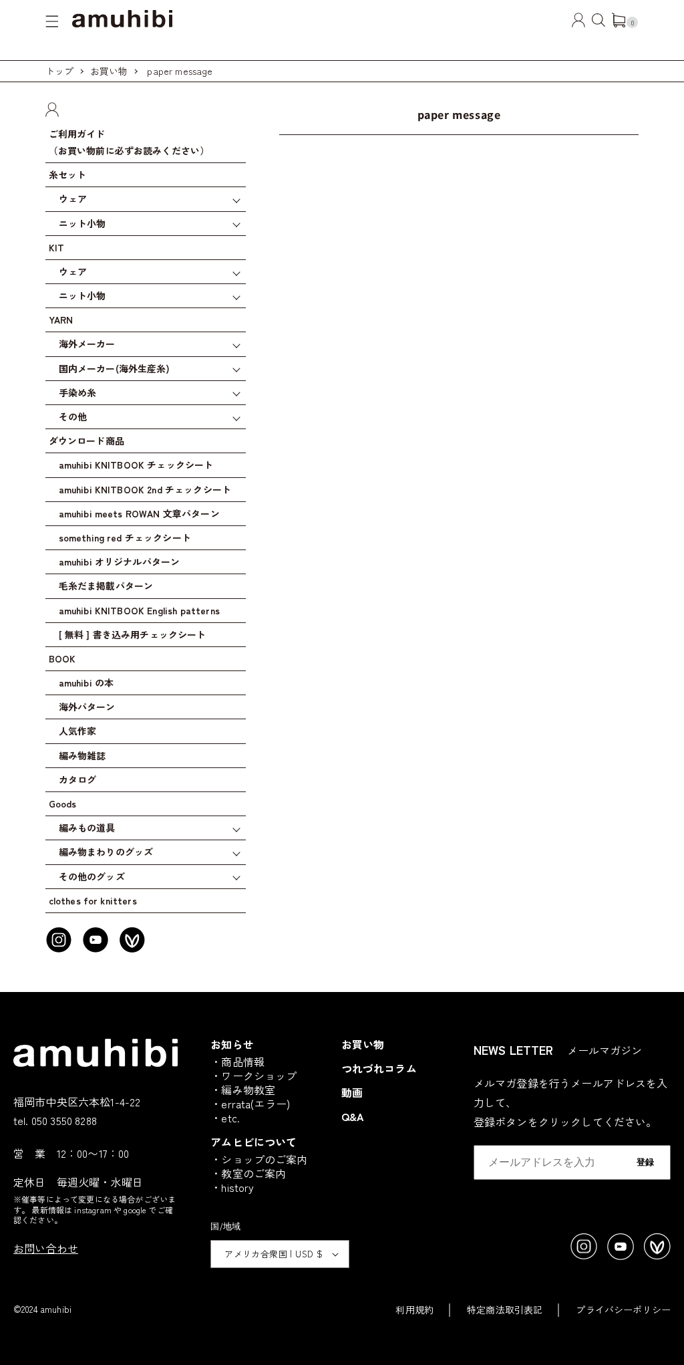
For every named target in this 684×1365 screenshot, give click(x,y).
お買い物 (109, 71)
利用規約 (414, 1309)
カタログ (78, 779)
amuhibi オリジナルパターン (119, 561)
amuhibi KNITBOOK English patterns (139, 610)
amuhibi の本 (86, 682)
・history (232, 1187)
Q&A (352, 1116)
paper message (179, 71)
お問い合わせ (45, 1248)
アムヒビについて (253, 1142)
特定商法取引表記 (504, 1309)
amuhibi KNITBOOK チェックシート (136, 464)
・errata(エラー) (250, 1104)
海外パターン (87, 706)
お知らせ (232, 1044)
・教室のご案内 (248, 1173)
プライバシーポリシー (623, 1309)
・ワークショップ (253, 1076)
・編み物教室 (242, 1090)
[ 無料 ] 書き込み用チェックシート (132, 634)
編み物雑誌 (82, 755)
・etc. (225, 1118)
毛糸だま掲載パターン (106, 585)
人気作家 (78, 730)
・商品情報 (237, 1061)
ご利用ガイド (129, 142)
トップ (59, 71)
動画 (352, 1092)
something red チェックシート (125, 537)
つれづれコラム (379, 1068)
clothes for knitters (93, 900)
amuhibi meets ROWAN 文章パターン (139, 513)
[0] (618, 23)
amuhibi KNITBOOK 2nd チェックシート (145, 489)
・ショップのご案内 (258, 1159)
